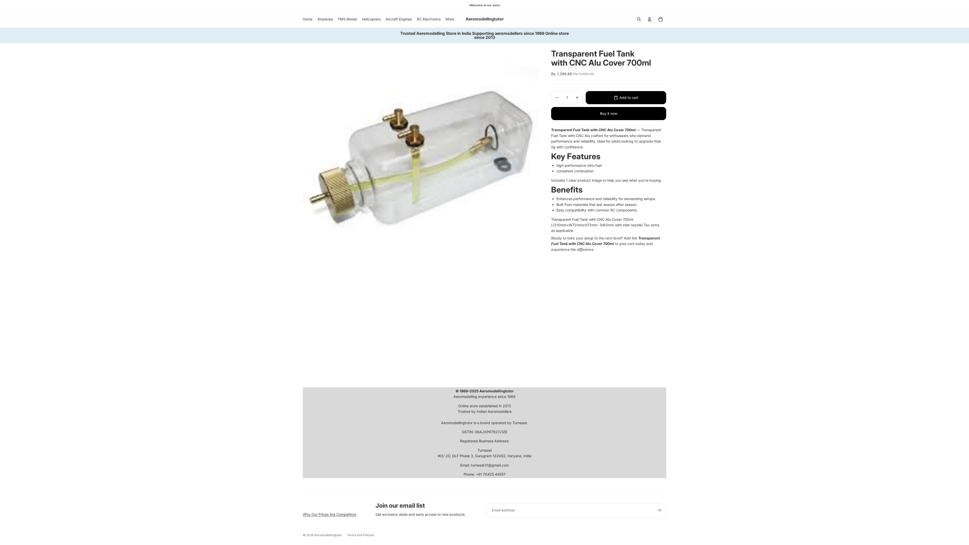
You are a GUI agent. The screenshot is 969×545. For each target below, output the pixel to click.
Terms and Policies (360, 535)
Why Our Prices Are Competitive (329, 514)
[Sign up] (659, 510)
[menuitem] (450, 19)
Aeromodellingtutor (328, 535)
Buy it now (608, 113)
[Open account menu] (649, 19)
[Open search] (638, 19)
